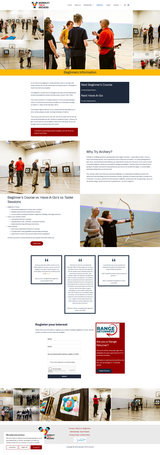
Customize (12, 447)
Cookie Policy (85, 435)
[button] (93, 5)
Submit (64, 376)
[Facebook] (128, 5)
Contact (116, 5)
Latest (108, 5)
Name (50, 339)
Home (70, 5)
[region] (24, 441)
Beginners (99, 5)
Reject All (24, 447)
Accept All (36, 447)
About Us (78, 5)
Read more (36, 243)
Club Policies (84, 432)
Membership (88, 5)
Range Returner (104, 371)
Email (50, 346)
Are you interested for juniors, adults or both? (63, 354)
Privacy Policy (74, 435)
